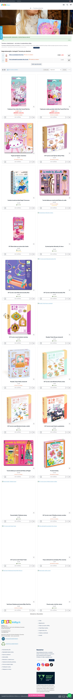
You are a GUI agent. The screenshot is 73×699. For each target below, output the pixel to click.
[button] (34, 107)
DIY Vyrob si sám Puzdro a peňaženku (54, 426)
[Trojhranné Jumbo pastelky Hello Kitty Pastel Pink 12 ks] (54, 91)
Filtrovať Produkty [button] (37, 695)
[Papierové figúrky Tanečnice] (18, 138)
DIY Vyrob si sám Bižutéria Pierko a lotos (54, 381)
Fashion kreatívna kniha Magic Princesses (19, 200)
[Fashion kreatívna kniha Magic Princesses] (18, 182)
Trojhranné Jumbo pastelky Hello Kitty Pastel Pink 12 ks (54, 109)
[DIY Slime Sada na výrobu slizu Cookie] (18, 228)
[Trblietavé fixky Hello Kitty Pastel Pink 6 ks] (18, 91)
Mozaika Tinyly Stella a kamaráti (18, 381)
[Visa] (60, 696)
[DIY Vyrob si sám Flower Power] (18, 542)
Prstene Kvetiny (54, 470)
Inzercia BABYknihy (12, 643)
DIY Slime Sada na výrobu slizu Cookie (18, 246)
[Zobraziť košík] (71, 5)
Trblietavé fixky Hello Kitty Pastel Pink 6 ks (18, 109)
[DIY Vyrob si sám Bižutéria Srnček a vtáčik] (18, 408)
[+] (5, 116)
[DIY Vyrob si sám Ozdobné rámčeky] (18, 319)
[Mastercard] (63, 696)
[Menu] (64, 5)
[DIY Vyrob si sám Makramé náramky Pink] (54, 274)
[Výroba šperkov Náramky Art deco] (54, 228)
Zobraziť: (64, 69)
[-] (5, 118)
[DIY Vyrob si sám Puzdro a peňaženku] (54, 408)
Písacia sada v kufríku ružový (54, 604)
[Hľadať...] (67, 5)
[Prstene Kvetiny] (54, 453)
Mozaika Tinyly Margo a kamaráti (54, 337)
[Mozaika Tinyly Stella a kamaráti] (18, 363)
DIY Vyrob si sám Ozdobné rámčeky (18, 337)
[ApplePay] (67, 696)
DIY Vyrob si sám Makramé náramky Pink (54, 292)
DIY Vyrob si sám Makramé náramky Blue (18, 292)
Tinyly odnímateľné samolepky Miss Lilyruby (18, 59)
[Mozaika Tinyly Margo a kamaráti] (54, 319)
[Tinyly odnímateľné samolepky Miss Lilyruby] (54, 542)
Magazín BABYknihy (12, 638)
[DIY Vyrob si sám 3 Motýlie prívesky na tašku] (54, 497)
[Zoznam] (4, 70)
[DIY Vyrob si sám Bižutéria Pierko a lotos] (54, 363)
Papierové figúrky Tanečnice (18, 155)
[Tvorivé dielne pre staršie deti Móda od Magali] (18, 453)
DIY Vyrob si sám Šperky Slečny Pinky (54, 155)
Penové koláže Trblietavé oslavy (18, 515)
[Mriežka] (2, 70)
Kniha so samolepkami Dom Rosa (16, 55)
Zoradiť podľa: (46, 69)
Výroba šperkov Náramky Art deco (54, 246)
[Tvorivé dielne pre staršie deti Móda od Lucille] (54, 182)
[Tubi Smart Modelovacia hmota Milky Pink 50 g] (18, 586)
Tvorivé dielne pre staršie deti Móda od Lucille (54, 200)
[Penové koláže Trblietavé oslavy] (18, 497)
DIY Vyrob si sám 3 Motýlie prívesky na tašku (54, 515)
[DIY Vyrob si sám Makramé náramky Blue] (18, 274)
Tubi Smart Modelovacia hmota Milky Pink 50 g (19, 604)
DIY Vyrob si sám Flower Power (18, 559)
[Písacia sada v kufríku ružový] (54, 586)
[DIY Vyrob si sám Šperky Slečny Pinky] (54, 138)
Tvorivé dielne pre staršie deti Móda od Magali (19, 470)
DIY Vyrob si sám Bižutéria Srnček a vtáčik (18, 426)
